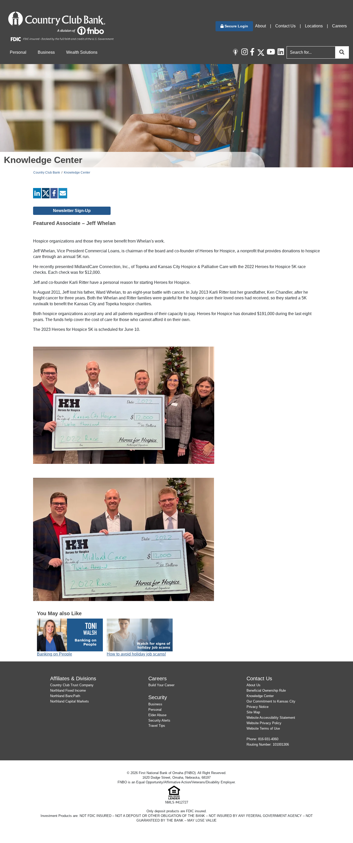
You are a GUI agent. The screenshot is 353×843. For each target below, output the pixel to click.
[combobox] (317, 52)
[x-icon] (261, 52)
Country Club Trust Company (72, 685)
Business (155, 704)
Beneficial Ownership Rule (266, 690)
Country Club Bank (46, 172)
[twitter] (46, 194)
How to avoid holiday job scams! (136, 654)
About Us (253, 685)
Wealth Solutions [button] (81, 52)
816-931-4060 (268, 739)
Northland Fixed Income (68, 690)
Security (157, 697)
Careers (339, 26)
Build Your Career (161, 685)
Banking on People (54, 654)
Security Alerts (159, 720)
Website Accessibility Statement (271, 718)
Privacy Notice (257, 707)
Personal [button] (18, 52)
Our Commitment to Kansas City (271, 701)
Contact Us (285, 26)
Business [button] (46, 52)
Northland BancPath (65, 696)
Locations (314, 26)
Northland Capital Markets (69, 701)
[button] (234, 26)
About (260, 26)
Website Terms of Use (263, 728)
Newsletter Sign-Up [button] (72, 210)
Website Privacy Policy (264, 723)
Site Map (253, 712)
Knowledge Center (77, 172)
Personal (155, 710)
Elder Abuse (157, 715)
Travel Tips (156, 726)
